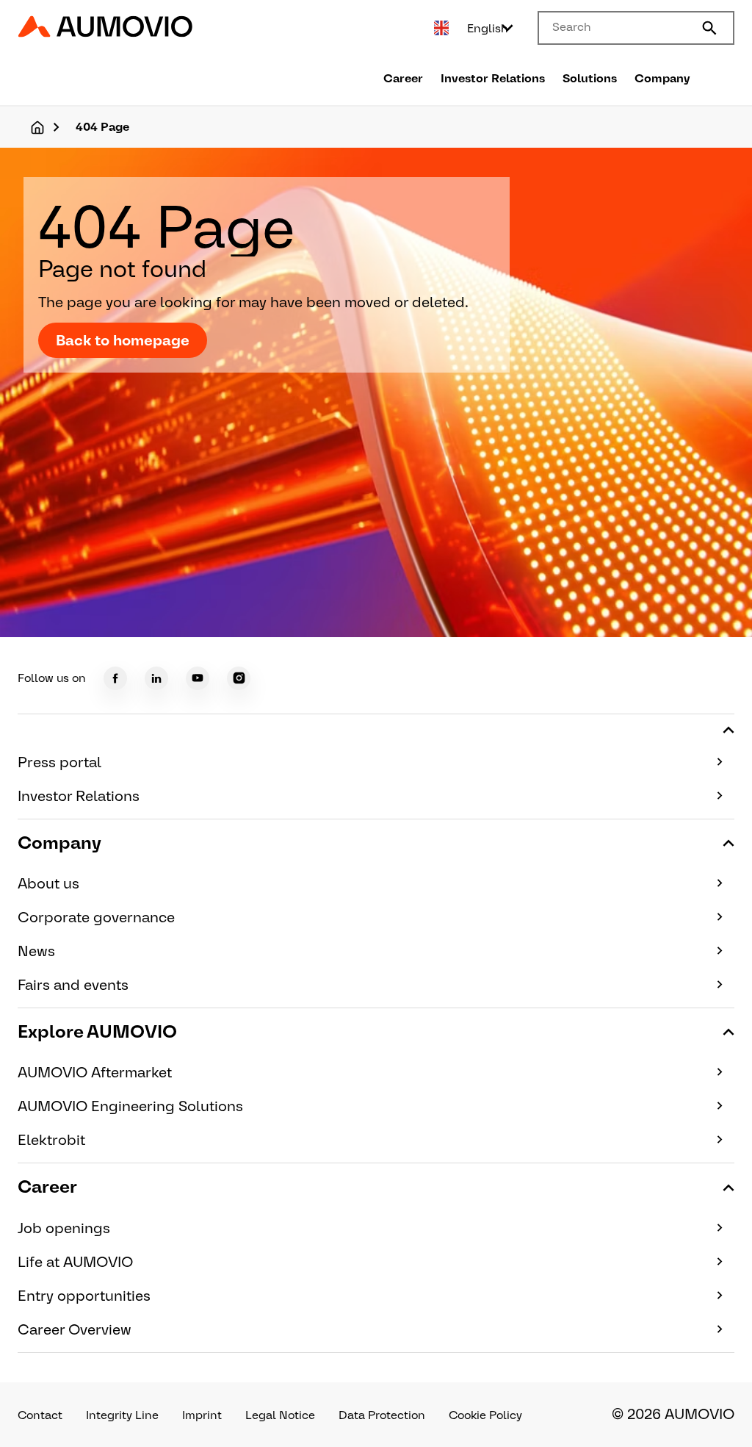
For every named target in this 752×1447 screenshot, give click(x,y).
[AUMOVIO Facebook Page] (115, 678)
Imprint (202, 1415)
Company (662, 78)
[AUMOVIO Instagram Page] (238, 678)
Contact (40, 1415)
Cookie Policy (485, 1415)
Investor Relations (493, 78)
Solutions (590, 78)
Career (403, 78)
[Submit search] (709, 28)
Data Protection (382, 1415)
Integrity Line (122, 1415)
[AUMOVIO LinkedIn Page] (156, 678)
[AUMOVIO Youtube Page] (197, 678)
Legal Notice (280, 1415)
